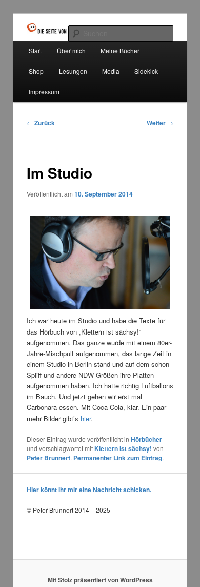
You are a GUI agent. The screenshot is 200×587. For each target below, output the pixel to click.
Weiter (160, 122)
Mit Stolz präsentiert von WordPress (100, 579)
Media (110, 71)
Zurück (41, 122)
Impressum (44, 91)
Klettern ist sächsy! (123, 448)
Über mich (71, 50)
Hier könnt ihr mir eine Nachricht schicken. (89, 489)
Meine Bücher (120, 50)
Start (35, 50)
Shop (36, 71)
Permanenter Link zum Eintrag (117, 457)
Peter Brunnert (48, 457)
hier (86, 418)
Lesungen (73, 71)
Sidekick (146, 71)
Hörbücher (146, 439)
